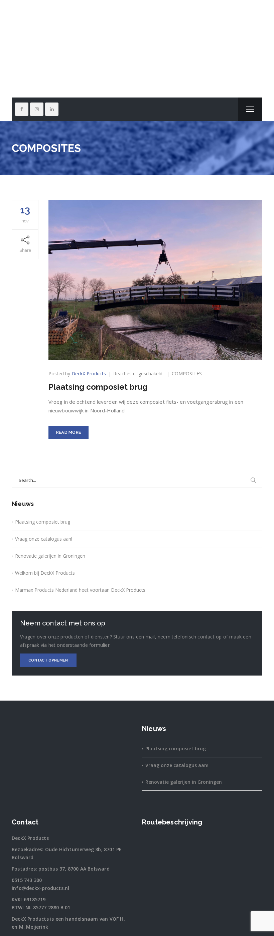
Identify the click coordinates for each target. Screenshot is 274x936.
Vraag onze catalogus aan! (43, 539)
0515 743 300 (27, 880)
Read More (68, 432)
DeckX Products (89, 373)
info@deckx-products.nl (40, 888)
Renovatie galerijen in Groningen (50, 556)
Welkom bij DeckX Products (45, 573)
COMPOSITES (187, 373)
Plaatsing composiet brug (97, 387)
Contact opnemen (48, 660)
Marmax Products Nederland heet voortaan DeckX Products (80, 590)
